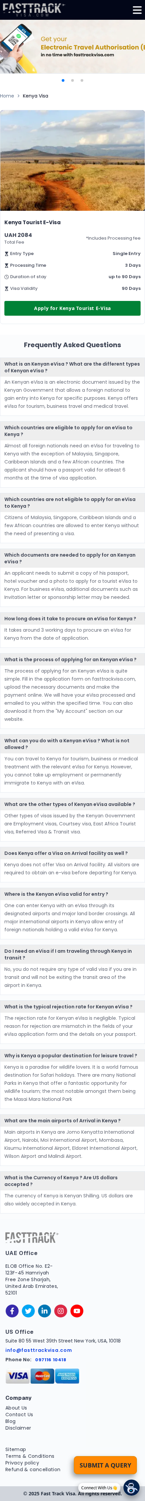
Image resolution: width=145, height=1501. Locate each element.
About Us (16, 1407)
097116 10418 (50, 1360)
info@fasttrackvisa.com (38, 1350)
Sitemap (15, 1449)
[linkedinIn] (44, 1311)
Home (7, 95)
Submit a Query (105, 1465)
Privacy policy (22, 1462)
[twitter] (28, 1311)
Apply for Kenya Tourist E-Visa (72, 308)
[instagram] (60, 1311)
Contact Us (19, 1414)
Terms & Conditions (29, 1456)
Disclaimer (18, 1428)
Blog (10, 1421)
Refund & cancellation (32, 1469)
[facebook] (12, 1311)
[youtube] (77, 1311)
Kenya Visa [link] (35, 95)
